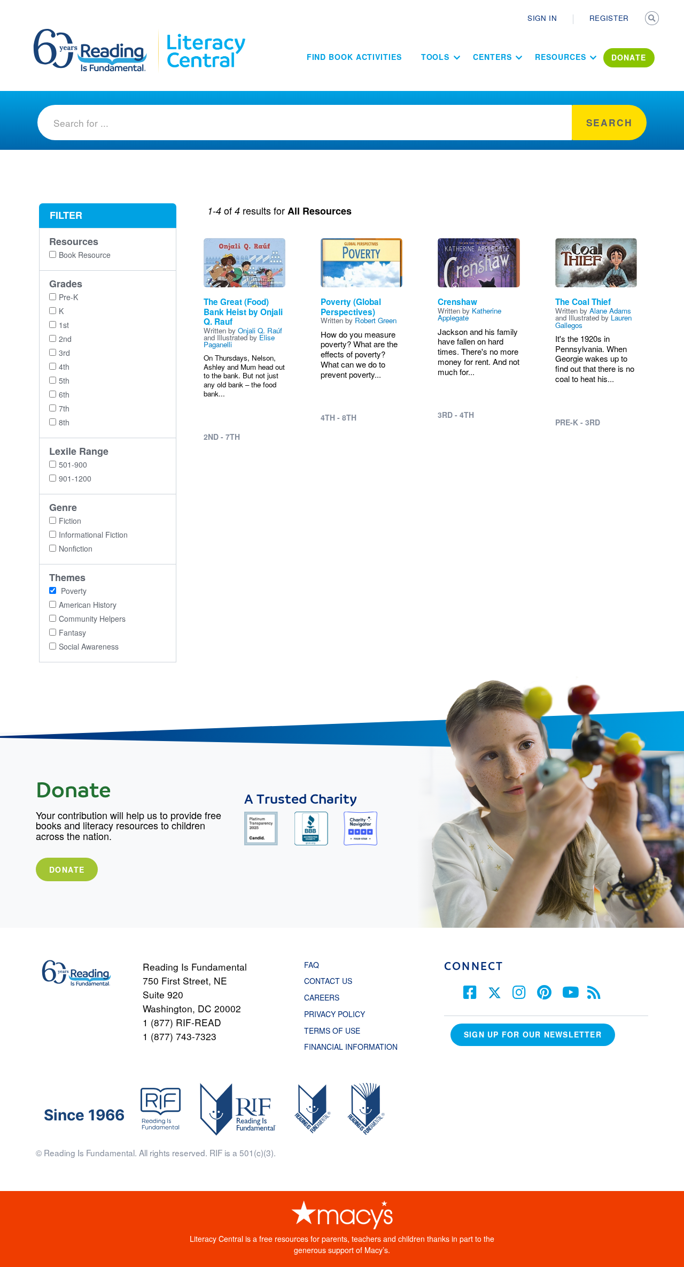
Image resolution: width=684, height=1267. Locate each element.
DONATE (629, 57)
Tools (435, 56)
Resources (560, 56)
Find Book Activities (354, 56)
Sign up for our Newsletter (533, 1034)
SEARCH (653, 19)
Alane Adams (610, 311)
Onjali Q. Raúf (260, 330)
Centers (492, 56)
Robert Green (376, 320)
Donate (66, 869)
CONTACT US (331, 980)
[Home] (97, 33)
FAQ (311, 964)
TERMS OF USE (337, 1030)
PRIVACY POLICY (334, 1014)
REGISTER (609, 18)
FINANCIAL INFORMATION (351, 1046)
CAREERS (321, 997)
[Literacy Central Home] (205, 33)
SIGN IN (542, 18)
